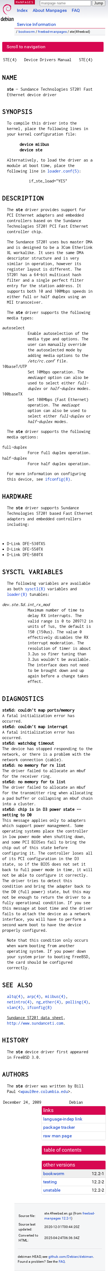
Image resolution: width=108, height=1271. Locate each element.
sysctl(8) (35, 588)
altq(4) (15, 996)
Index (22, 10)
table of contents (63, 1150)
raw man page (57, 1135)
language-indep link (62, 1119)
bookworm (27, 32)
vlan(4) (15, 1007)
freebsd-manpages (52, 32)
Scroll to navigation (26, 46)
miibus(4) (55, 996)
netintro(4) (19, 1002)
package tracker (59, 1127)
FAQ (76, 10)
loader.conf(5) (63, 171)
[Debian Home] (7, 11)
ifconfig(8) (57, 479)
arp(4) (34, 996)
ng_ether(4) (48, 1002)
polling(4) (77, 1002)
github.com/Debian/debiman (70, 1257)
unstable (51, 1190)
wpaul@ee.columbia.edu (44, 1091)
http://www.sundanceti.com (35, 1023)
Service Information (36, 24)
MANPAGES (25, 2)
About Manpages (50, 10)
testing (50, 1181)
